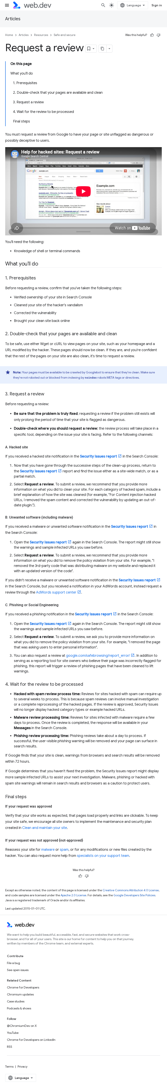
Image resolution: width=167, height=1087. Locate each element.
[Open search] (103, 5)
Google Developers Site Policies (134, 895)
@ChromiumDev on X (22, 1026)
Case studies (15, 1001)
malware (48, 849)
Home (9, 35)
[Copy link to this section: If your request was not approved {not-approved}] (87, 840)
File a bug (13, 963)
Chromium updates (20, 994)
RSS (9, 1047)
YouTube (12, 1033)
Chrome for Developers (23, 987)
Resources (41, 35)
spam (64, 849)
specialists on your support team (103, 856)
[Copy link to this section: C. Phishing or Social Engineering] (62, 605)
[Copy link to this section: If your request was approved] (56, 806)
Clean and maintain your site (44, 828)
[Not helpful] (158, 35)
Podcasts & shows (19, 1008)
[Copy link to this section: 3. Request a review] (48, 394)
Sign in (157, 5)
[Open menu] (7, 5)
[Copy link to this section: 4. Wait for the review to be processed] (87, 684)
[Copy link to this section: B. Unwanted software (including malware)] (77, 517)
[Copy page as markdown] (103, 48)
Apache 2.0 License (73, 895)
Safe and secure (64, 35)
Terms (9, 1066)
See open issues (17, 970)
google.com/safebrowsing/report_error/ (98, 655)
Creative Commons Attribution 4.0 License (131, 890)
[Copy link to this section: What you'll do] (42, 264)
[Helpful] (152, 35)
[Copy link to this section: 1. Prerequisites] (40, 278)
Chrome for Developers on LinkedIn (31, 1040)
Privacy (22, 1066)
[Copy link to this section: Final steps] (30, 797)
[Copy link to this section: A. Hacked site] (32, 447)
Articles (12, 19)
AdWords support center (56, 592)
